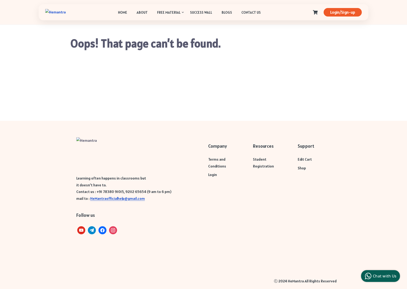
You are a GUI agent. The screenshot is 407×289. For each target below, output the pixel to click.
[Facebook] (102, 229)
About (142, 12)
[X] (81, 229)
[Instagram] (113, 229)
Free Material (169, 12)
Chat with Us (384, 276)
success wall (201, 12)
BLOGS (227, 12)
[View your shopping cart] (316, 12)
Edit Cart (305, 159)
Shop (302, 168)
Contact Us (251, 12)
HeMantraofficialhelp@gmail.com (117, 198)
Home (122, 12)
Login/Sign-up (342, 12)
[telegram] (92, 229)
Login (212, 174)
